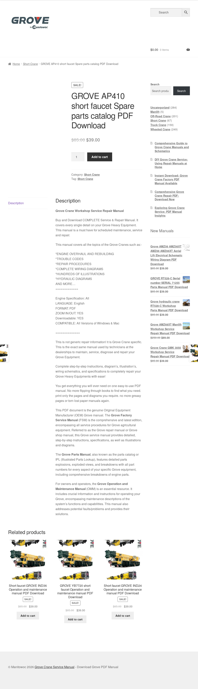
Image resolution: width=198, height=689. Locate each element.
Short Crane (30, 64)
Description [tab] (16, 203)
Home (16, 64)
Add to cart (99, 157)
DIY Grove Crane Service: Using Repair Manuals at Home (171, 163)
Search (155, 84)
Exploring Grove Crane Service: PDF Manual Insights (170, 211)
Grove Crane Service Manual (54, 667)
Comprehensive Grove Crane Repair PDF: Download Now (169, 195)
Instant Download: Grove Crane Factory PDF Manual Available (171, 179)
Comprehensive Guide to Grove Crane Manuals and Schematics (172, 147)
